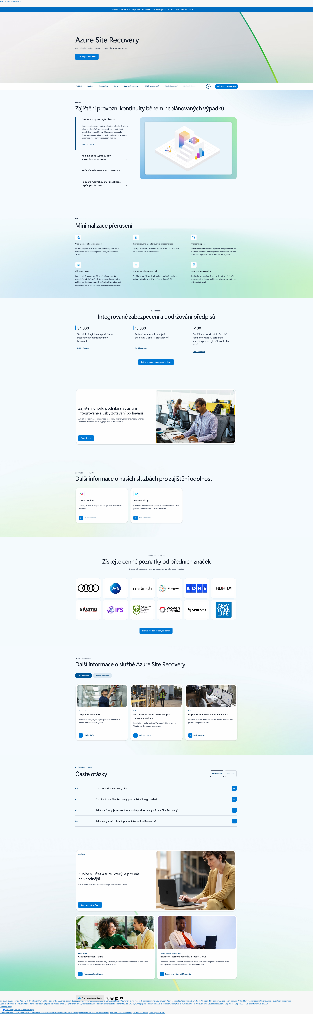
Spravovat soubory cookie (90, 1012)
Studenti (90, 1003)
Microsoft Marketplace (33, 1003)
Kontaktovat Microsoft (51, 1012)
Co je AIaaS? (229, 1003)
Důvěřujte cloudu (64, 1000)
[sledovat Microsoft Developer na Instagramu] (112, 998)
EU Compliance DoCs (157, 1012)
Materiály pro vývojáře (78, 1003)
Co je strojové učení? (199, 1003)
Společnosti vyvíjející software (11, 1003)
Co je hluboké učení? (216, 1003)
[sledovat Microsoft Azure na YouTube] (121, 998)
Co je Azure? (5, 1000)
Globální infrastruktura (34, 1000)
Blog (66, 1003)
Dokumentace (59, 1003)
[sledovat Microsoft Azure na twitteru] (107, 998)
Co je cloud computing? (167, 1003)
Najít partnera (47, 1003)
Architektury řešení (245, 1000)
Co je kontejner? (252, 1003)
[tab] (83, 675)
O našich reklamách (140, 1012)
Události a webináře (102, 1003)
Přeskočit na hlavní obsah (11, 1)
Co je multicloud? (184, 1003)
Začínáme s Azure (17, 1000)
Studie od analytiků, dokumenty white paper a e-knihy (131, 1003)
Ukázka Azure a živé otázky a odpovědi (275, 1000)
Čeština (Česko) (6, 1006)
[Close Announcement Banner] (234, 9)
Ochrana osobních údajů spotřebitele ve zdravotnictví (21, 1012)
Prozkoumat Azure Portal (92, 998)
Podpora (256, 1000)
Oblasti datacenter (50, 1000)
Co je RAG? (263, 1003)
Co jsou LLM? (240, 1003)
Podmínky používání (109, 1012)
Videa (155, 1003)
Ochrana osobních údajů (70, 1012)
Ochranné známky (125, 1012)
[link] (79, 87)
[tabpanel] (156, 713)
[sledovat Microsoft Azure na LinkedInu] (116, 998)
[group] (101, 505)
